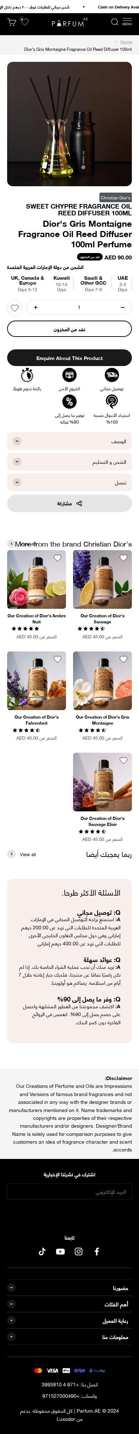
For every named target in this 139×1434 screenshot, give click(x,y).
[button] (92, 627)
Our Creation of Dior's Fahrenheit (36, 720)
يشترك (70, 1213)
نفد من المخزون (69, 328)
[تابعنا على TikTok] (42, 1251)
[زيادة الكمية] (36, 307)
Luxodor (66, 1418)
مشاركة (64, 503)
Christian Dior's (115, 197)
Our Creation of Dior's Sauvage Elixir (102, 821)
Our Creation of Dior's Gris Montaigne (102, 720)
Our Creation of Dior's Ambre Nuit (36, 618)
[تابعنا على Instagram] (78, 1251)
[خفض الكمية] (123, 307)
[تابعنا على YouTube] (60, 1251)
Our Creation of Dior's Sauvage (102, 618)
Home (126, 41)
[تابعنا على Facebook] (97, 1251)
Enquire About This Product (69, 357)
